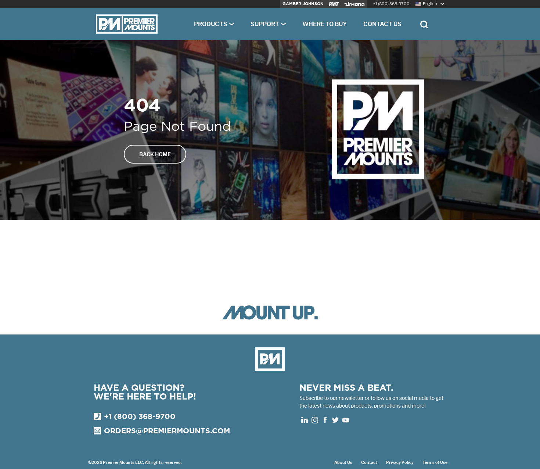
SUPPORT (265, 24)
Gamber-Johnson (303, 4)
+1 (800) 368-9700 (391, 4)
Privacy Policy (400, 462)
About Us (343, 462)
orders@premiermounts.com (167, 431)
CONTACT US (382, 24)
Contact (369, 462)
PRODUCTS (210, 24)
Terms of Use (434, 462)
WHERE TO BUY (324, 24)
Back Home (155, 154)
